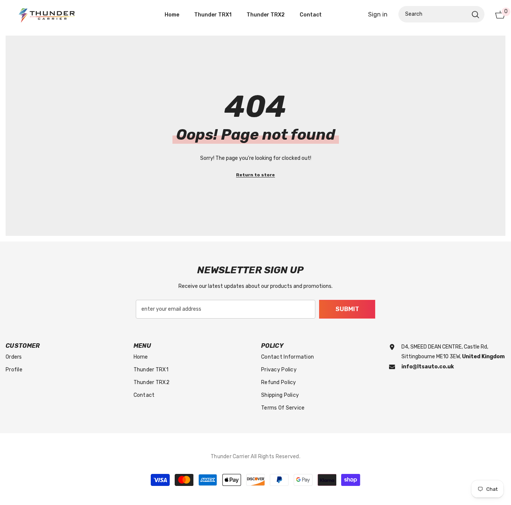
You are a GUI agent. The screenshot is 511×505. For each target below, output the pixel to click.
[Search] (441, 14)
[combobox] (433, 14)
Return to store (255, 174)
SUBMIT (347, 309)
